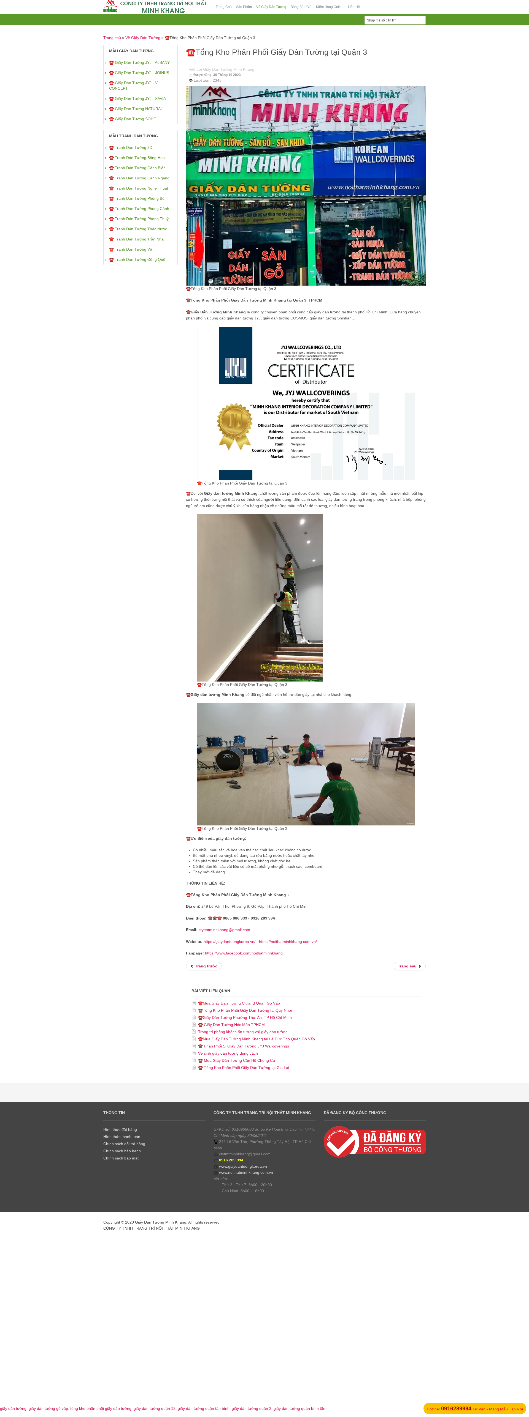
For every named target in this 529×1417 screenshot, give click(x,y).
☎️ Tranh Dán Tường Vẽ (130, 249)
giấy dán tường (13, 1408)
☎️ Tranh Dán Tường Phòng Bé (136, 198)
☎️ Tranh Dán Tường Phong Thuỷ (139, 219)
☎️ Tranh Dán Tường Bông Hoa (137, 157)
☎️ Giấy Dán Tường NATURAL (136, 108)
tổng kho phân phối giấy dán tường (100, 1408)
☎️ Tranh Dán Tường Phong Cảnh (139, 208)
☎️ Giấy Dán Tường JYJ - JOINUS (139, 72)
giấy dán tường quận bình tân (299, 1408)
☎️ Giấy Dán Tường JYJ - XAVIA (137, 98)
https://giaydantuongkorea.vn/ (229, 941)
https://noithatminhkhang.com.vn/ (288, 941)
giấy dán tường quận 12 (155, 1408)
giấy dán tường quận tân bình (204, 1408)
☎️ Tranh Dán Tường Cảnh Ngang (139, 178)
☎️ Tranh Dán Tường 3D (130, 147)
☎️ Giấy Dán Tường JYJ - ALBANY (139, 62)
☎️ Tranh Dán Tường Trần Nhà (136, 239)
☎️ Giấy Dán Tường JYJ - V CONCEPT (133, 86)
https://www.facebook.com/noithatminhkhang (244, 953)
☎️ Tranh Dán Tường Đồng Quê (137, 259)
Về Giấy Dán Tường (142, 37)
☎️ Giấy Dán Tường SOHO (132, 119)
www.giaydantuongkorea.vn (243, 1166)
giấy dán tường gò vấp (48, 1408)
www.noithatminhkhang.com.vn (246, 1172)
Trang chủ (112, 37)
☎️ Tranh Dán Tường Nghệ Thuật (138, 188)
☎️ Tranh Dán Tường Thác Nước (138, 229)
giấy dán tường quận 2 (251, 1408)
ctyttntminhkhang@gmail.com (224, 930)
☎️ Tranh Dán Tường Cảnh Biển (137, 168)
